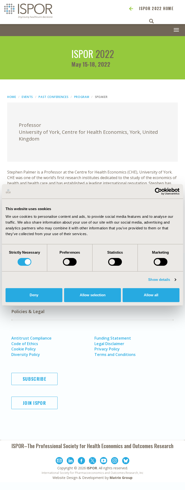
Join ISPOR (34, 403)
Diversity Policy (25, 354)
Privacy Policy (107, 349)
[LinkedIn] (70, 461)
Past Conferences (53, 97)
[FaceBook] (81, 461)
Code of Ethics (24, 343)
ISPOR (92, 468)
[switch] (70, 262)
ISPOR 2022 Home (156, 8)
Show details (159, 279)
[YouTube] (103, 461)
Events (27, 97)
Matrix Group (121, 477)
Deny (34, 295)
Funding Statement (112, 338)
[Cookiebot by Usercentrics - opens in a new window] (158, 191)
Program (81, 97)
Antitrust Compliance (31, 338)
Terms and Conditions (115, 354)
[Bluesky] (125, 461)
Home (11, 97)
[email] (59, 461)
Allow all (151, 295)
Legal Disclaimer (109, 343)
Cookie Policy (23, 349)
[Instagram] (114, 461)
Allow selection (93, 295)
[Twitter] (92, 461)
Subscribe (34, 379)
